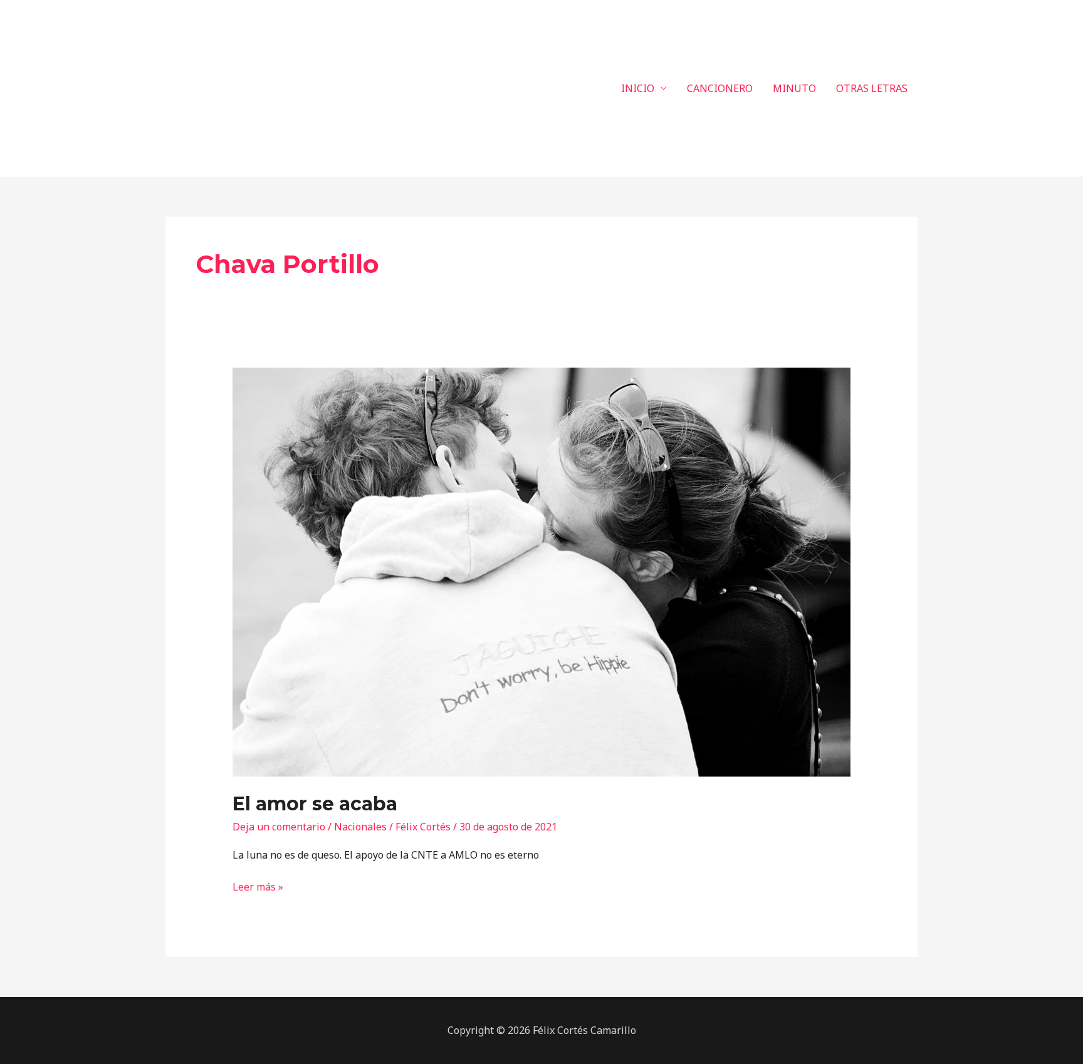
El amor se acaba (315, 803)
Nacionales (360, 827)
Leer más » (258, 886)
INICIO (637, 88)
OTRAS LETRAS (872, 88)
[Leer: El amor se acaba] (542, 571)
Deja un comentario (279, 827)
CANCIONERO (720, 88)
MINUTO (794, 88)
